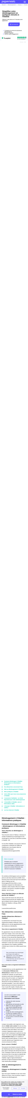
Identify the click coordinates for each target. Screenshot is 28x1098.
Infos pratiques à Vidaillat (11, 791)
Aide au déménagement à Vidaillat (13, 789)
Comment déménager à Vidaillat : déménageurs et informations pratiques (13, 783)
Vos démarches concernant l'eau (13, 787)
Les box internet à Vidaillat (11, 810)
